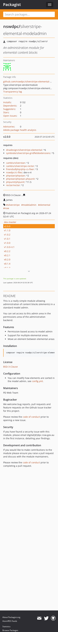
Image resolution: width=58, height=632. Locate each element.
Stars (6, 112)
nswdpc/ (11, 26)
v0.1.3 (7, 267)
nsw (7, 208)
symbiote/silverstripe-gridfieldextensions (28, 153)
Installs (7, 102)
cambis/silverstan (15, 162)
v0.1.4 (7, 263)
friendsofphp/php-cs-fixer (20, 169)
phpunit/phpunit (15, 182)
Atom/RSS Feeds (9, 621)
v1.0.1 (7, 238)
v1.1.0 (7, 230)
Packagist (12, 4)
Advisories (8, 126)
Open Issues (10, 115)
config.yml (37, 381)
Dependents (9, 105)
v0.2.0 (7, 259)
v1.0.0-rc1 (9, 247)
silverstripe (14, 204)
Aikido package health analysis (19, 129)
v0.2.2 (7, 251)
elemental (44, 204)
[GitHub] (53, 618)
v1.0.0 (7, 242)
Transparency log (12, 91)
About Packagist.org (11, 617)
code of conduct (31, 416)
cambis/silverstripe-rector (20, 166)
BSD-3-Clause (10, 366)
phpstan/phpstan (15, 175)
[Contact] (39, 618)
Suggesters (9, 109)
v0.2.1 (7, 255)
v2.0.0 (7, 226)
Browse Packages (10, 630)
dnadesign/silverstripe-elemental (24, 149)
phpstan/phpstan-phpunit (20, 178)
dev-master (10, 222)
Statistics (6, 626)
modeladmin (29, 204)
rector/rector (13, 185)
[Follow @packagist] (46, 618)
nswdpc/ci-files (14, 172)
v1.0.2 (7, 234)
